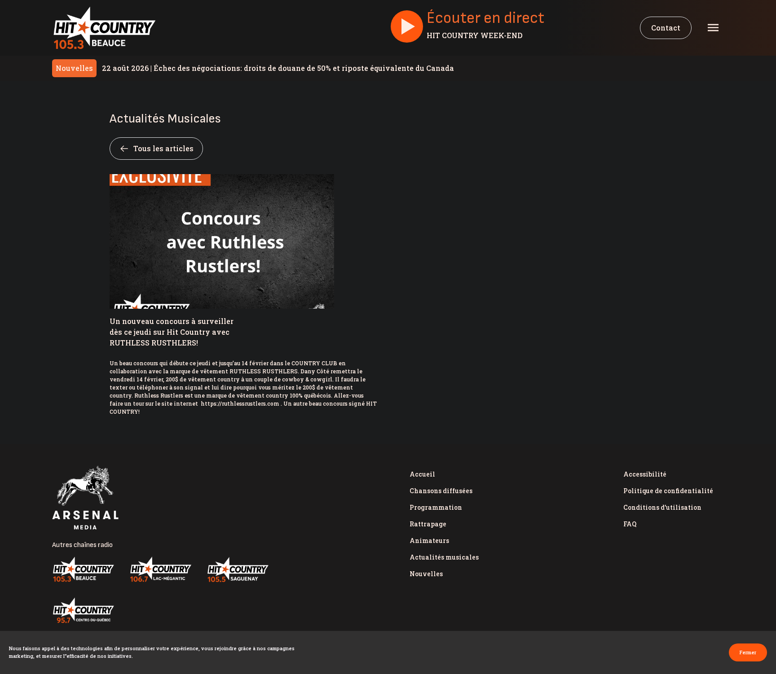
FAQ (629, 524)
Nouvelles (426, 573)
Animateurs (429, 540)
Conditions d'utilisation (662, 507)
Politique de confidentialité (668, 490)
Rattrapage (428, 524)
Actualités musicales (444, 557)
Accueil (422, 474)
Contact (665, 27)
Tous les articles (163, 148)
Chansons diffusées (441, 490)
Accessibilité (644, 474)
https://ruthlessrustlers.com (240, 403)
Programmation (436, 507)
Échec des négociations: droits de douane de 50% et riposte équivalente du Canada (278, 68)
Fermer (748, 652)
